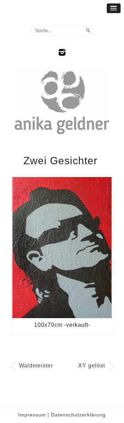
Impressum (32, 414)
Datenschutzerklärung (78, 414)
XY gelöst (91, 365)
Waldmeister (36, 365)
